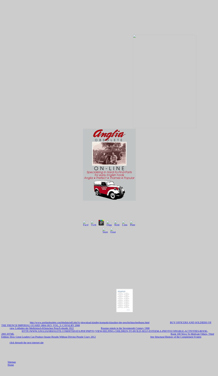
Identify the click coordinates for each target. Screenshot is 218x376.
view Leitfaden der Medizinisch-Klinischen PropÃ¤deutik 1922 (42, 328)
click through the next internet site (27, 342)
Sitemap (12, 362)
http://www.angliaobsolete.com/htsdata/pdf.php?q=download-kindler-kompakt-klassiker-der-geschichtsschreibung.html (89, 322)
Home (11, 365)
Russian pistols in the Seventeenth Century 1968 (125, 328)
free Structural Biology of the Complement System (175, 336)
